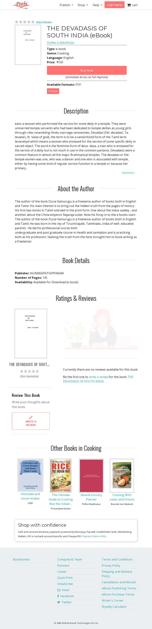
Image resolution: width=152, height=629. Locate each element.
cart (134, 5)
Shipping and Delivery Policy (117, 574)
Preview (53, 91)
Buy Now (86, 70)
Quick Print (65, 578)
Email (64, 590)
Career (62, 572)
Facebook (66, 596)
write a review (98, 377)
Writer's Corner (112, 600)
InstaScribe (65, 584)
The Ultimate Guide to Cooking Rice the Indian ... (61, 499)
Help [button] (96, 5)
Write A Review (31, 423)
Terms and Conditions (117, 559)
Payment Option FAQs (94, 536)
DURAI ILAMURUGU (61, 43)
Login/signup (114, 4)
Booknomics (21, 559)
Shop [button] (82, 5)
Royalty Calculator (114, 607)
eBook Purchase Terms (118, 594)
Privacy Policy (111, 565)
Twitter (66, 602)
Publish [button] (65, 5)
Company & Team (69, 559)
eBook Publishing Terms (119, 588)
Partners (63, 565)
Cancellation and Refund (119, 582)
